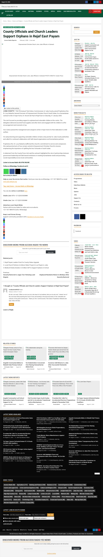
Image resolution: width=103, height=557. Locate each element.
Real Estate (81, 496)
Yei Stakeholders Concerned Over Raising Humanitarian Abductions (35, 365)
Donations (97, 11)
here (25, 191)
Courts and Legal (89, 255)
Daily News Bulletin (70, 11)
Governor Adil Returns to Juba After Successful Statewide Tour (58, 365)
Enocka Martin (56, 404)
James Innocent (30, 369)
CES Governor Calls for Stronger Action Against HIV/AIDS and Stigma (79, 89)
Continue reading (51, 553)
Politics (55, 358)
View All (97, 473)
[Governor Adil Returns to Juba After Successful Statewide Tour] (58, 354)
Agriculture (52, 421)
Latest (18, 11)
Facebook (77, 225)
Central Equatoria (54, 356)
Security (33, 356)
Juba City (61, 356)
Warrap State (80, 499)
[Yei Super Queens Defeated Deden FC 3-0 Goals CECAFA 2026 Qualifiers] (88, 388)
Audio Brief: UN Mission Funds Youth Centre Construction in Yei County (79, 162)
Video (79, 11)
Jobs (75, 195)
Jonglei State (88, 244)
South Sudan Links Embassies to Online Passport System (79, 259)
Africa (53, 11)
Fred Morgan (81, 404)
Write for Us (77, 204)
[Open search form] (86, 13)
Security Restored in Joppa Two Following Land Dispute (19, 275)
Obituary (46, 496)
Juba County (17, 27)
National (31, 11)
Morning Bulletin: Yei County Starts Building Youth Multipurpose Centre (79, 141)
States (46, 11)
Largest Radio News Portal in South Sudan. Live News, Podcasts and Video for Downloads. (67, 534)
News (75, 188)
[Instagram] (97, 2)
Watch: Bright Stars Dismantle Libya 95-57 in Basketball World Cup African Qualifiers (79, 290)
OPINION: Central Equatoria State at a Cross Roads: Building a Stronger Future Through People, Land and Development (50, 446)
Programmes (78, 178)
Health (86, 85)
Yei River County (9, 358)
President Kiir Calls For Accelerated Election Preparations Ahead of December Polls (79, 68)
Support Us (77, 198)
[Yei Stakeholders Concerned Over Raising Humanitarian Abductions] (36, 354)
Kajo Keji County (10, 493)
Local (24, 11)
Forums (76, 208)
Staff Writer (31, 404)
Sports (91, 286)
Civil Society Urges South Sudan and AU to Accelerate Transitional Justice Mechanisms (79, 57)
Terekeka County (41, 499)
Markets (65, 493)
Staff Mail (41, 530)
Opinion (76, 191)
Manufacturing (40, 441)
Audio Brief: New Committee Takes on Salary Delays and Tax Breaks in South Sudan (79, 131)
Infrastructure (52, 491)
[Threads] (92, 2)
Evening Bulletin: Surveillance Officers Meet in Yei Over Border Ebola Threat (79, 120)
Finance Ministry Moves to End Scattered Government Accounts (79, 269)
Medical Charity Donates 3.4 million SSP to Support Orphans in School (27, 268)
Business (39, 11)
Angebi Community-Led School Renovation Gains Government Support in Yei (79, 47)
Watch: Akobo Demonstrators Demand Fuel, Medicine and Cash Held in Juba (79, 248)
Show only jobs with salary (12, 521)
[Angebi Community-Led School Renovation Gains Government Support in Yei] (14, 388)
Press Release (88, 55)
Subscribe (51, 252)
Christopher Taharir (8, 367)
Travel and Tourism (57, 499)
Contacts (76, 201)
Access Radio (9, 11)
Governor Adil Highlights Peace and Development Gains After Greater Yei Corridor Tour (51, 456)
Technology (88, 256)
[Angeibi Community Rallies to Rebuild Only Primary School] (13, 354)
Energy (18, 491)
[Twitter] (89, 2)
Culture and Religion (8, 27)
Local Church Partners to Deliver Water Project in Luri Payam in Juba (26, 265)
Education (7, 356)
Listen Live (9, 15)
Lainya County (40, 423)
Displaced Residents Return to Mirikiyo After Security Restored (54, 275)
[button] (3, 13)
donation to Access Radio (35, 217)
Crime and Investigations (29, 488)
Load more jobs (7, 523)
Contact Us (16, 530)
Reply (11, 304)
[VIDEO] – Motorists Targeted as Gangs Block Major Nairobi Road (79, 280)
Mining (74, 493)
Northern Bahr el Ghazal (31, 496)
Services (39, 462)
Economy (88, 488)
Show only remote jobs (11, 518)
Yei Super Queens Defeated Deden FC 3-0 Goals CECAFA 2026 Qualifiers (79, 78)
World (59, 11)
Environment (59, 421)
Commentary (53, 450)
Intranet (35, 530)
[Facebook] (86, 2)
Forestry (64, 421)
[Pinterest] (100, 2)
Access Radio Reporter (10, 40)
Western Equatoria (11, 502)
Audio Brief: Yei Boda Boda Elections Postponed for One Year (79, 152)
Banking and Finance (89, 265)
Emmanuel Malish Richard (55, 369)
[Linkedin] (95, 2)
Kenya (86, 276)
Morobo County (86, 493)
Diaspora (62, 488)
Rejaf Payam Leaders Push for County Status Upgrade (22, 262)
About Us (9, 530)
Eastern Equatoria (75, 488)
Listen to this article (12, 108)
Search (77, 27)
